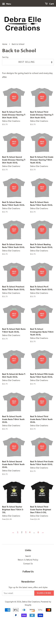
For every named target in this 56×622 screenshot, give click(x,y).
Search (28, 556)
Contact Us (28, 563)
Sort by (5, 57)
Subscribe (44, 593)
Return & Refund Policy (28, 559)
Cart (51, 4)
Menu (8, 4)
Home (4, 44)
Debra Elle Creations (31, 601)
